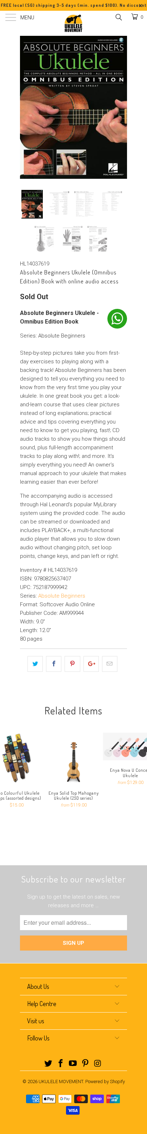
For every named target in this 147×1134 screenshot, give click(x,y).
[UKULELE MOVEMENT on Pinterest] (85, 1064)
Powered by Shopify (105, 1081)
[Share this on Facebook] (53, 664)
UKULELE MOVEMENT (61, 1081)
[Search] (118, 17)
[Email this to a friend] (109, 664)
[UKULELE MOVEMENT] (73, 23)
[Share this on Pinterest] (72, 664)
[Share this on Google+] (91, 664)
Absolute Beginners (61, 596)
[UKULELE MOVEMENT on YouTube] (73, 1064)
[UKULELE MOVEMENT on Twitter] (48, 1064)
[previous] (27, 107)
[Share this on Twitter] (35, 664)
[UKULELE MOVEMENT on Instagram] (98, 1064)
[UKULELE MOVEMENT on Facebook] (60, 1064)
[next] (120, 107)
